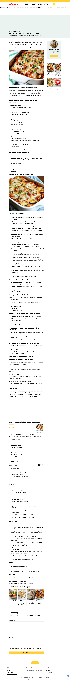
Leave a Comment (38, 35)
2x (40, 464)
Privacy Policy (10, 672)
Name (11, 637)
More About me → (54, 56)
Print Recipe (40, 432)
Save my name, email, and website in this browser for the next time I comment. (26, 649)
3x (42, 464)
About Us (9, 670)
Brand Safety (46, 4)
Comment (12, 620)
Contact (48, 670)
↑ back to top (35, 662)
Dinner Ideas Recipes (16, 31)
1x (39, 464)
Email (10, 642)
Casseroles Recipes (33, 4)
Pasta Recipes (40, 4)
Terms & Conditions (12, 674)
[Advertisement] (35, 23)
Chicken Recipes (26, 4)
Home (21, 4)
